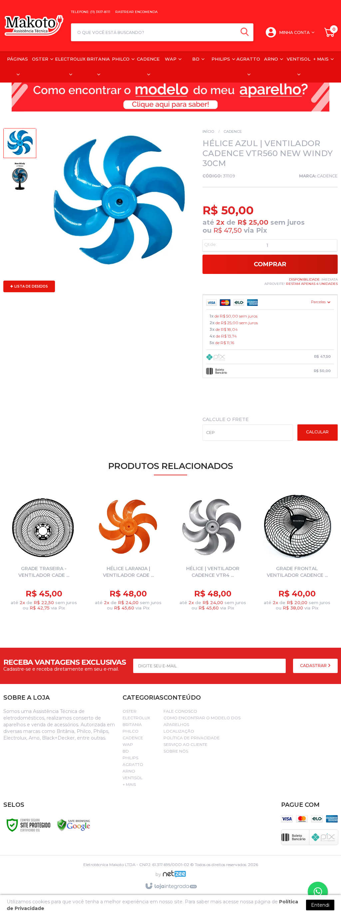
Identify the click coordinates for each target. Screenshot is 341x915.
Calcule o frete (225, 419)
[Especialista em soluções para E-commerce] (174, 877)
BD (126, 751)
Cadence (232, 131)
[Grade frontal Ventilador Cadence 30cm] (297, 553)
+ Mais (129, 784)
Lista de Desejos (30, 286)
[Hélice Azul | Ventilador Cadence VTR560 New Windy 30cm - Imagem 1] (19, 144)
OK (317, 432)
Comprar (270, 264)
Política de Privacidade (192, 737)
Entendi (320, 905)
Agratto (133, 764)
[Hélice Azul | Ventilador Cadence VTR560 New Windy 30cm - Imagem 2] (19, 178)
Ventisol (133, 777)
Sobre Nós (176, 751)
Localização (179, 731)
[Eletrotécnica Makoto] (33, 25)
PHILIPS (130, 757)
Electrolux (136, 717)
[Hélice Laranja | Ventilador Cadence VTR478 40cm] (128, 553)
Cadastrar (314, 665)
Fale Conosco (180, 711)
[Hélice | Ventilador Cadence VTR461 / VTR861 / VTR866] (212, 553)
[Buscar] (244, 32)
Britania (132, 724)
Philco (131, 731)
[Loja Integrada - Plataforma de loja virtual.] (170, 886)
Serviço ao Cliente (185, 744)
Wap (128, 744)
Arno (129, 771)
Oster (130, 711)
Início (208, 131)
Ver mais (49, 598)
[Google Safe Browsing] (73, 824)
